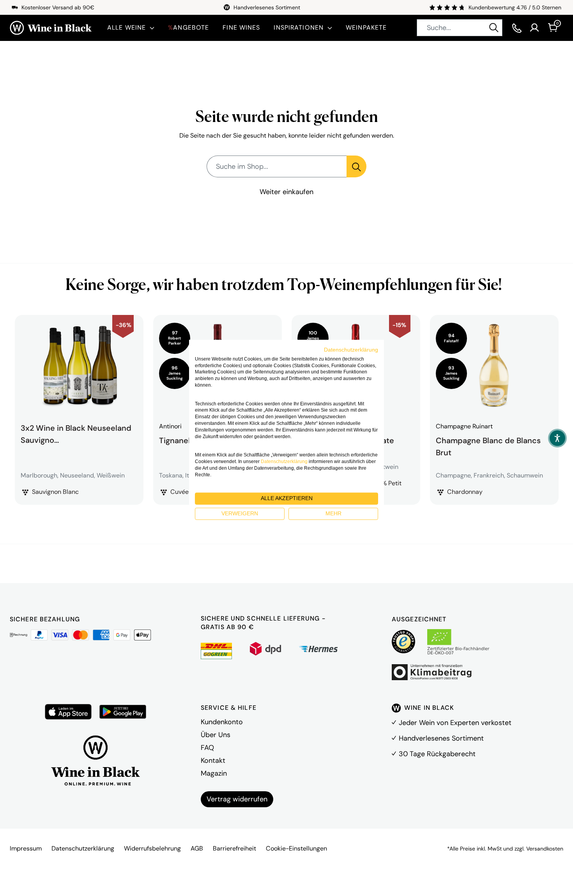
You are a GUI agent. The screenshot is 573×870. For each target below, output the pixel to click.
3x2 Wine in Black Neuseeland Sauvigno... (76, 434)
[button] (557, 438)
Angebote (188, 27)
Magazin (214, 773)
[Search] (494, 27)
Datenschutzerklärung (82, 848)
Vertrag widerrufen (237, 799)
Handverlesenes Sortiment (441, 738)
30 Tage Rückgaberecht (437, 754)
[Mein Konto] (534, 27)
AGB (197, 848)
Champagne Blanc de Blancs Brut (488, 445)
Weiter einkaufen (286, 191)
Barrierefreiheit (234, 848)
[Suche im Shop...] (356, 166)
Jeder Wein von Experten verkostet (455, 722)
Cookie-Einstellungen (296, 848)
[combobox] (459, 27)
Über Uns (215, 734)
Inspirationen (299, 27)
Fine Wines (241, 27)
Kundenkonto (222, 722)
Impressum (26, 848)
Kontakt (213, 760)
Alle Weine (126, 27)
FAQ (207, 747)
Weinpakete (366, 27)
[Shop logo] (51, 27)
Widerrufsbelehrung (152, 848)
